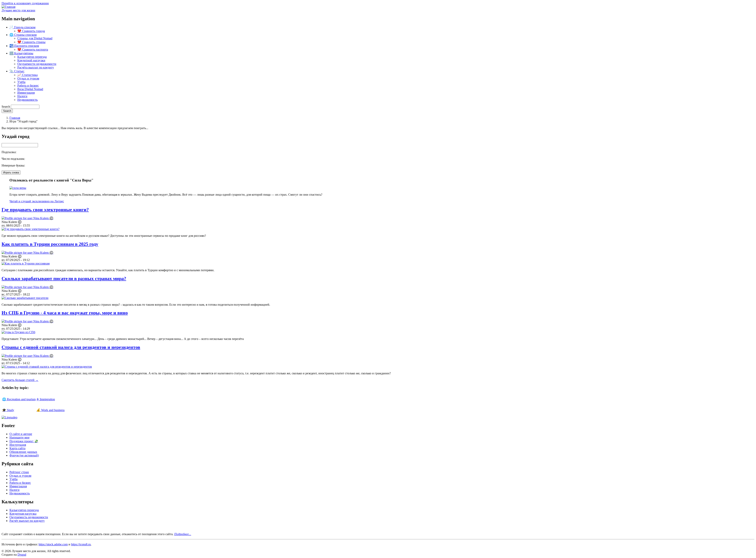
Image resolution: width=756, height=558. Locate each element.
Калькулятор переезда (32, 56)
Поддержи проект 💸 (23, 441)
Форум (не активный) (24, 455)
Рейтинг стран (19, 472)
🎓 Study (8, 410)
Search (6, 106)
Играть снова (11, 172)
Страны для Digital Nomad (34, 38)
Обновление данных (23, 451)
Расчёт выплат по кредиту (27, 520)
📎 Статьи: (16, 71)
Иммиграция (26, 92)
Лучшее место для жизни (18, 10)
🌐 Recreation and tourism (19, 399)
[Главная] (8, 6)
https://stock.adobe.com (53, 544)
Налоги (22, 96)
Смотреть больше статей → (20, 380)
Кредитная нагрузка (22, 513)
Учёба (21, 82)
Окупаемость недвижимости (28, 517)
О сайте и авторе (20, 434)
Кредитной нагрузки (31, 60)
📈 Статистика (27, 75)
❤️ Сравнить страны (31, 42)
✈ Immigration (45, 399)
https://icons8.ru (81, 544)
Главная (14, 117)
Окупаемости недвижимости (36, 64)
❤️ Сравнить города (31, 31)
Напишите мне (19, 437)
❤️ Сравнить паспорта (32, 49)
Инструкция (17, 444)
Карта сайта (17, 448)
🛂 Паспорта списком (24, 45)
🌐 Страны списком (23, 34)
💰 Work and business (50, 410)
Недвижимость (27, 99)
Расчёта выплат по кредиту (35, 67)
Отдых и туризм (28, 78)
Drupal (22, 554)
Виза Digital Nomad (30, 89)
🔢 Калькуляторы (21, 53)
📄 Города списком (22, 27)
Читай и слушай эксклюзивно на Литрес (36, 201)
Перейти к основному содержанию (25, 3)
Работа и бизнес (28, 85)
